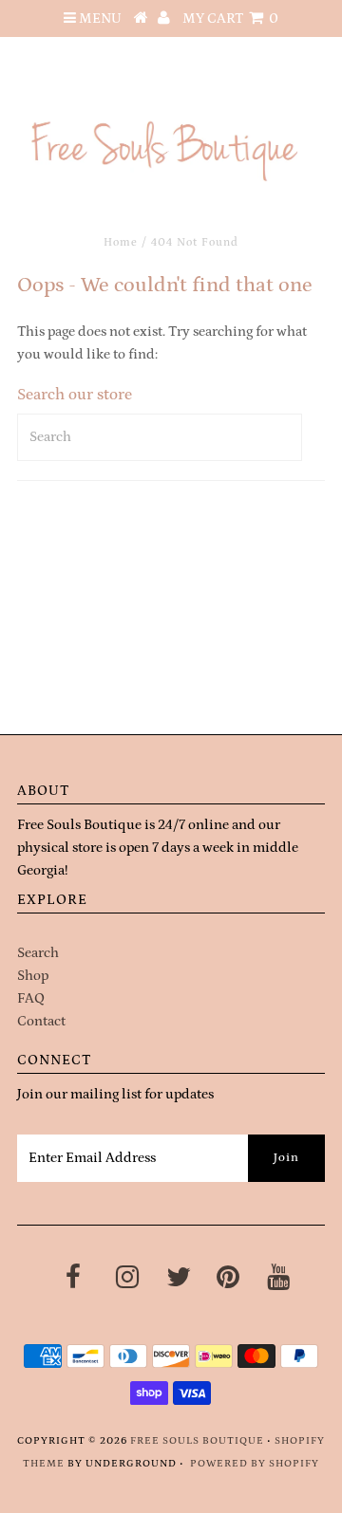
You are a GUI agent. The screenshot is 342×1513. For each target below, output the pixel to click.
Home (121, 242)
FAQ (31, 998)
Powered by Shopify (254, 1463)
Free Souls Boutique (197, 1441)
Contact (41, 1021)
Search (38, 953)
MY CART (230, 18)
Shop (32, 976)
